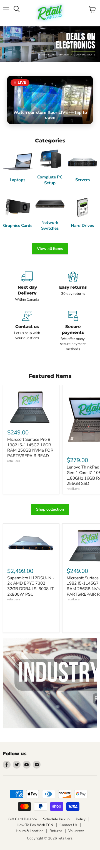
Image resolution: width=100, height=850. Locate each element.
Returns (55, 830)
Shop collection (50, 509)
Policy (81, 819)
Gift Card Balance (22, 819)
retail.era (13, 461)
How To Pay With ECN (35, 825)
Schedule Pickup (56, 819)
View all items (50, 248)
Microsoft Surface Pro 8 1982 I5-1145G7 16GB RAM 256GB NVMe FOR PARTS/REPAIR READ (30, 448)
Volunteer (76, 830)
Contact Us (68, 825)
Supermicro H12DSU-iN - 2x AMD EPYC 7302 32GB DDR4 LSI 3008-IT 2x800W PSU (30, 586)
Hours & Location (29, 830)
